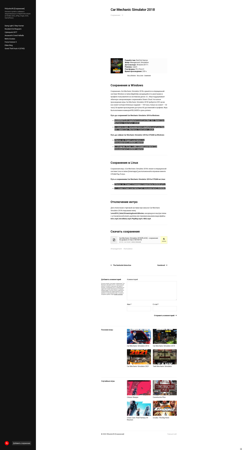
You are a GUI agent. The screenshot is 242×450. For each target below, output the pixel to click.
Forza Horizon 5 (11, 42)
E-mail (156, 304)
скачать (164, 241)
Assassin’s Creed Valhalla (14, 35)
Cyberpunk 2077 (11, 32)
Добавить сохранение (21, 443)
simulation (129, 249)
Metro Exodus (10, 39)
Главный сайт (172, 434)
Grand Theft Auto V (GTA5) (15, 48)
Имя (129, 304)
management (117, 249)
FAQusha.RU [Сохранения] (14, 9)
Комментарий (132, 279)
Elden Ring (9, 45)
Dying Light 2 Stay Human (14, 26)
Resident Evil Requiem (13, 29)
